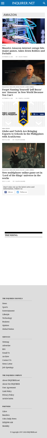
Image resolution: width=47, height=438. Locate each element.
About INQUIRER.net (11, 380)
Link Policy (7, 391)
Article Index (7, 398)
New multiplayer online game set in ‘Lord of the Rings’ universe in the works (22, 175)
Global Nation (8, 329)
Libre (4, 411)
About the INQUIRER (11, 384)
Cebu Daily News (9, 418)
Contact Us (6, 360)
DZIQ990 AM (7, 422)
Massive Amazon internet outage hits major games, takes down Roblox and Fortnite (23, 50)
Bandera (6, 415)
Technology (7, 318)
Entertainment (8, 311)
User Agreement (9, 387)
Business (5, 321)
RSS (4, 349)
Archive (5, 356)
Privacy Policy (8, 395)
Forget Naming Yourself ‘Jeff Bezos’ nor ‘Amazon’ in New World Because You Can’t (22, 92)
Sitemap (5, 342)
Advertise (6, 345)
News (4, 303)
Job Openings (7, 367)
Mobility (5, 426)
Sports (5, 307)
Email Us (6, 353)
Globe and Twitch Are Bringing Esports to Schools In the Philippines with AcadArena (23, 134)
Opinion (5, 325)
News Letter (7, 364)
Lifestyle (5, 314)
